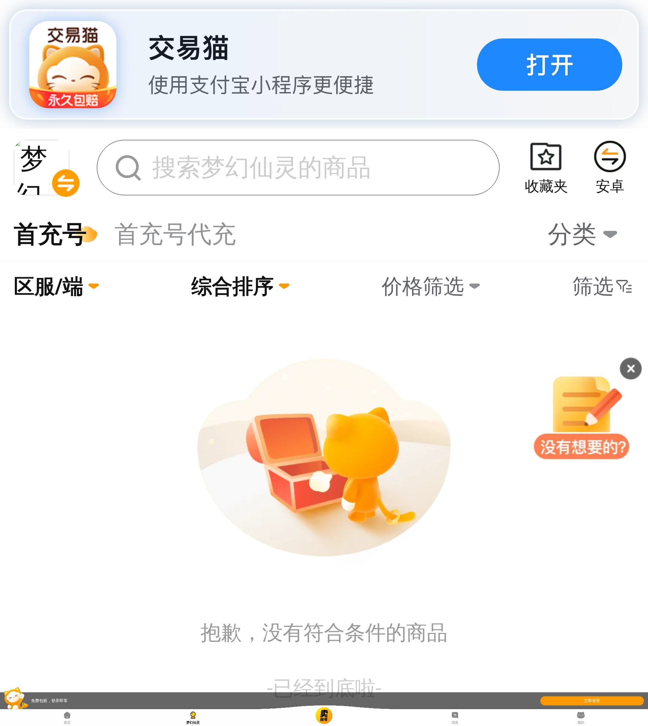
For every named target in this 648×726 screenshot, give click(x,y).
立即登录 (592, 700)
